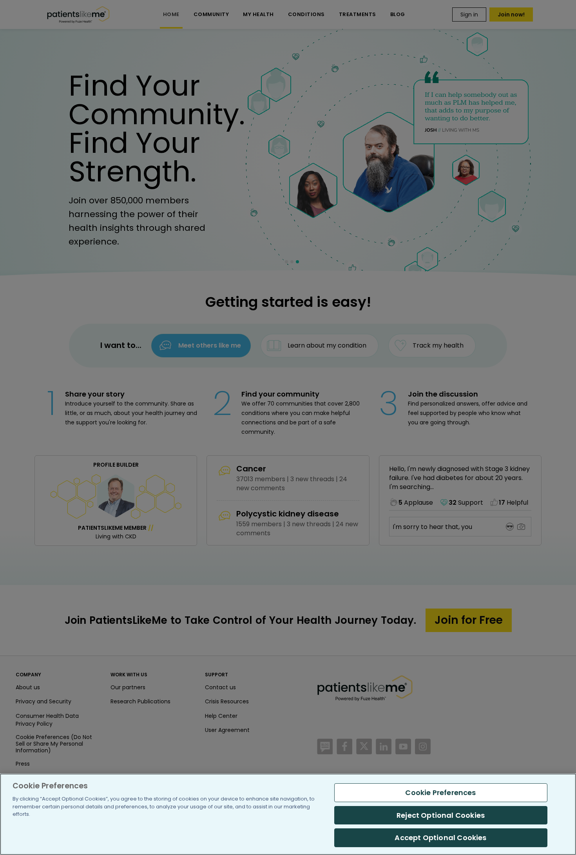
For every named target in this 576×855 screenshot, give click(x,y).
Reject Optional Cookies (441, 815)
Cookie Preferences (440, 792)
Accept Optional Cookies (440, 837)
